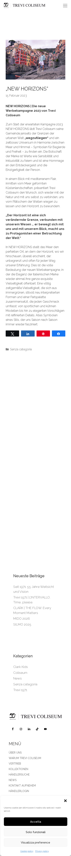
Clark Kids (20, 667)
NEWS (12, 780)
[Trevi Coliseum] (30, 5)
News (17, 678)
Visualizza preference (35, 842)
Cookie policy (26, 851)
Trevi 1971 (20, 690)
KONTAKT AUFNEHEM (22, 785)
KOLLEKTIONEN (18, 769)
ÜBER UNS (15, 752)
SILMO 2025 (22, 624)
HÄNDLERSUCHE (19, 774)
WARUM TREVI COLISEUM (25, 758)
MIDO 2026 (21, 618)
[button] (65, 801)
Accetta (35, 821)
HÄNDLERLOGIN (19, 791)
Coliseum (20, 673)
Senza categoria (21, 349)
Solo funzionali (35, 832)
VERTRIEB (15, 763)
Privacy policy (42, 851)
